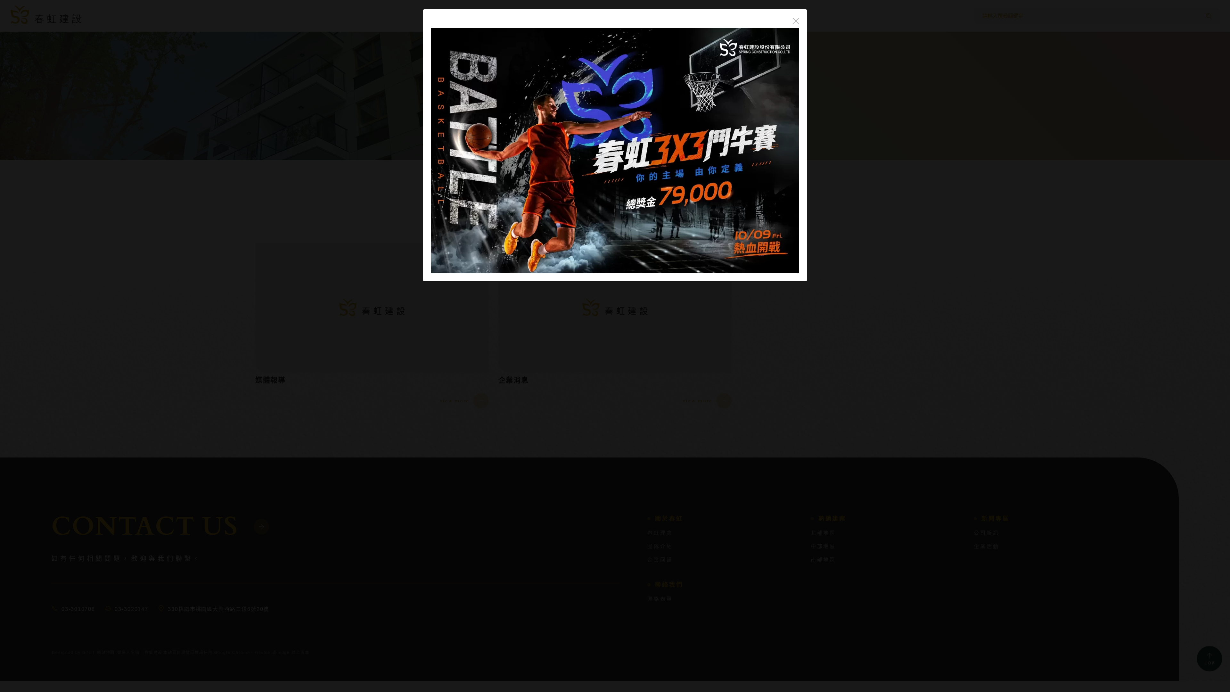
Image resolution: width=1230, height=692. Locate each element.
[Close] (796, 20)
